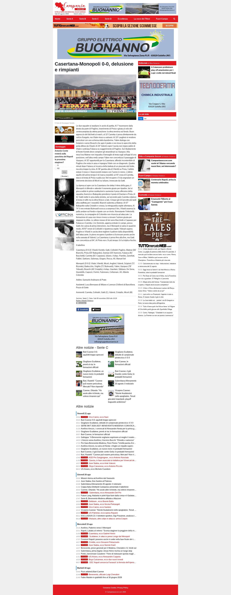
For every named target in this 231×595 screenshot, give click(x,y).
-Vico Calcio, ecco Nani (94, 417)
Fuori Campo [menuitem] (162, 19)
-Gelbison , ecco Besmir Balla (97, 501)
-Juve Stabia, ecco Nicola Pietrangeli (100, 504)
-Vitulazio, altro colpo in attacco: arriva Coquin (104, 519)
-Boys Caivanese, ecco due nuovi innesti (102, 560)
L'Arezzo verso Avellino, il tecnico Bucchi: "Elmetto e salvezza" (107, 440)
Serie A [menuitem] (70, 19)
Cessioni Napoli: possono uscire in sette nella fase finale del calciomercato (113, 539)
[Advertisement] (157, 137)
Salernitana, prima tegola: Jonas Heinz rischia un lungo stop (106, 551)
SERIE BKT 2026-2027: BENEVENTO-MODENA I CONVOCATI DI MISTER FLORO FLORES (121, 426)
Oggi (140, 118)
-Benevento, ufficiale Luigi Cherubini (100, 574)
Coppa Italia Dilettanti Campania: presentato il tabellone (104, 487)
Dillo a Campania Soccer (150, 156)
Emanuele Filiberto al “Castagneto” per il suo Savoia (162, 202)
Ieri (145, 118)
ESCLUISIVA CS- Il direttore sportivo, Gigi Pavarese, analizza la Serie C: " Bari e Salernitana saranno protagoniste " (130, 516)
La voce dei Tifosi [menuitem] (142, 19)
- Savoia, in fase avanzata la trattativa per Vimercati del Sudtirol (111, 460)
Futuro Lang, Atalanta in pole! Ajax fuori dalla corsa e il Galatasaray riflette (112, 496)
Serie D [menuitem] (108, 19)
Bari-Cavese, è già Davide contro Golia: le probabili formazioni (125, 374)
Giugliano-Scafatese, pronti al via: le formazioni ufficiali (92, 364)
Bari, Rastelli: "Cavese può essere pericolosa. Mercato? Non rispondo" (93, 384)
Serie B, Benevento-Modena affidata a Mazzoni (101, 498)
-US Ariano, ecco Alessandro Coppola (101, 557)
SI (58, 165)
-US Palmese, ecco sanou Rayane (99, 513)
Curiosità (143, 195)
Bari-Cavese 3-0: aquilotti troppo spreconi (98, 420)
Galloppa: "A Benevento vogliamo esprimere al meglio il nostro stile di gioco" (113, 437)
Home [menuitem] (57, 19)
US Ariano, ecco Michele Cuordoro (95, 469)
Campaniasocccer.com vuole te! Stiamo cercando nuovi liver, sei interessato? (163, 163)
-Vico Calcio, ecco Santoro (96, 507)
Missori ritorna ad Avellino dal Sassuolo (98, 478)
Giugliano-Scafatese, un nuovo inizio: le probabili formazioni (93, 374)
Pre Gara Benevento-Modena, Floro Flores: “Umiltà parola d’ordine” (109, 443)
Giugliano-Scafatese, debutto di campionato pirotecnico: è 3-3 (124, 355)
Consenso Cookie (109, 588)
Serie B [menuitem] (82, 19)
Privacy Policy (122, 588)
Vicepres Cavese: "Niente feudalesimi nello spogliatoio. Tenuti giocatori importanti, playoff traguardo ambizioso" (121, 396)
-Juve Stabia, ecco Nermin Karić (98, 545)
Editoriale (143, 63)
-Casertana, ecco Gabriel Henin (98, 534)
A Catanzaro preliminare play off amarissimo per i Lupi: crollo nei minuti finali (163, 70)
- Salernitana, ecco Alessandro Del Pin (101, 493)
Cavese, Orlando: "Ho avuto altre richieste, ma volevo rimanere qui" (93, 393)
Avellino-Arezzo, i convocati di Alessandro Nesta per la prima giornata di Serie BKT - (117, 429)
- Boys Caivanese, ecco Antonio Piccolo (101, 466)
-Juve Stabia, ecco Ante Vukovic (98, 463)
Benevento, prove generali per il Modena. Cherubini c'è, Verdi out (108, 548)
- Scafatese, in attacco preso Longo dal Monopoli (105, 536)
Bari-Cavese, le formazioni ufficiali (95, 434)
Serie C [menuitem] (95, 19)
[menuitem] (174, 19)
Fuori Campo (145, 176)
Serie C (85, 298)
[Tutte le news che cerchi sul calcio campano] (70, 7)
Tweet (97, 309)
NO (58, 168)
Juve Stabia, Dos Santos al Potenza (96, 481)
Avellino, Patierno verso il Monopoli (96, 528)
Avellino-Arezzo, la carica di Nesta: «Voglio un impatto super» (107, 446)
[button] (64, 172)
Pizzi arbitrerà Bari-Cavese (92, 572)
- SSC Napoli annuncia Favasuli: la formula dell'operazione (110, 562)
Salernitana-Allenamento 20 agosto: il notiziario (101, 484)
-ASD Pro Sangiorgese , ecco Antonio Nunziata (105, 458)
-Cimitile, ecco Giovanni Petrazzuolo (100, 542)
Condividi (84, 309)
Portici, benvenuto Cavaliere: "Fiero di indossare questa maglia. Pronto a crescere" (116, 554)
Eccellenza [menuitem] (123, 19)
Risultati (64, 176)
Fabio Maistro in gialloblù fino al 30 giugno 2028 (101, 577)
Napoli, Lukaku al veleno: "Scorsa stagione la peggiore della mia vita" (110, 531)
